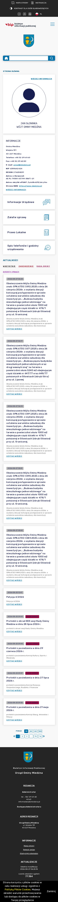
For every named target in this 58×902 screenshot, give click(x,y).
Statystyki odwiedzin (29, 853)
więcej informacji (41, 79)
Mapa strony (22, 3)
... (31, 736)
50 (35, 731)
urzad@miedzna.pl (22, 165)
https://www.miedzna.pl (30, 186)
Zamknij (51, 891)
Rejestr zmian (29, 850)
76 (40, 736)
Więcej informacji (16, 190)
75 (36, 736)
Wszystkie (9, 266)
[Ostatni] (43, 736)
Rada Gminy (43, 266)
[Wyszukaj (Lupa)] (51, 58)
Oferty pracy (11, 272)
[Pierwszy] (14, 736)
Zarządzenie (26, 266)
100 (40, 731)
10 (26, 731)
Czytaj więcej (14, 329)
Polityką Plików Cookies (18, 889)
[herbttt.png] (29, 41)
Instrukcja (41, 3)
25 (31, 731)
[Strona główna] (6, 58)
